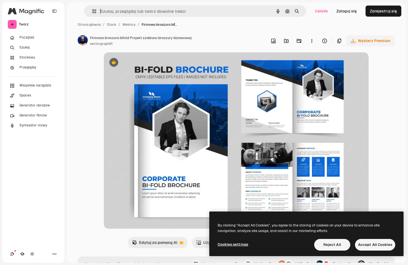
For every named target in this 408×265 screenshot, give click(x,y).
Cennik (321, 11)
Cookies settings (233, 244)
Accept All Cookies (375, 244)
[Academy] (22, 253)
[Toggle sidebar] (54, 11)
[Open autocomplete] (92, 11)
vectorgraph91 (101, 44)
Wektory (128, 24)
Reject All (332, 244)
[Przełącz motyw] (32, 253)
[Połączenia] (12, 253)
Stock (111, 24)
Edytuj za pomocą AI (154, 244)
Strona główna (89, 24)
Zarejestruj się (383, 11)
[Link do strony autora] (83, 41)
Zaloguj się (346, 11)
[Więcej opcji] (311, 40)
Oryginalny (142, 63)
